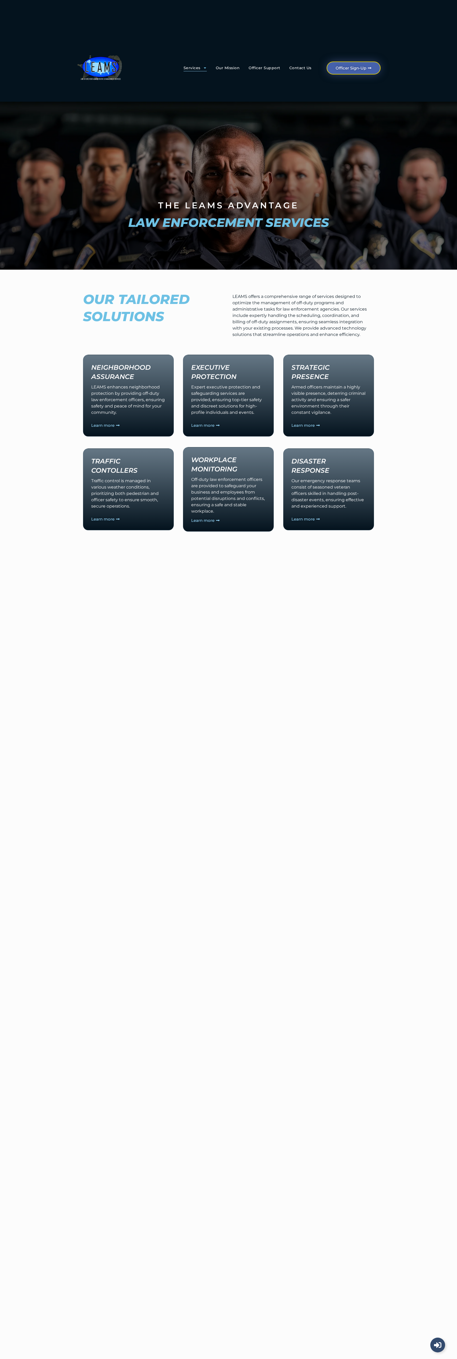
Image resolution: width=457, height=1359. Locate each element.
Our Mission (228, 67)
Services (192, 67)
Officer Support (264, 67)
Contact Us (300, 67)
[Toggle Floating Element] (437, 1345)
